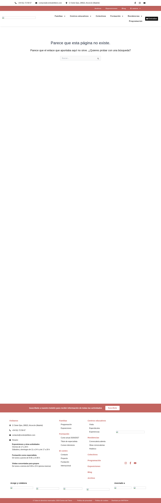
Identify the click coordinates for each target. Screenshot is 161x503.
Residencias (134, 16)
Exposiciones (111, 8)
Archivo (98, 8)
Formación (115, 16)
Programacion (135, 21)
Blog (124, 8)
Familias (59, 16)
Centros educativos (79, 16)
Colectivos (101, 16)
